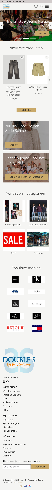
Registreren (8, 419)
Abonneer (40, 466)
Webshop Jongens (38, 224)
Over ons (38, 253)
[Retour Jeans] (15, 328)
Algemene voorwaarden (14, 444)
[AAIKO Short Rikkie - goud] (38, 69)
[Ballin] (15, 279)
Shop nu (42, 33)
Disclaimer (8, 448)
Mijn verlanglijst (10, 430)
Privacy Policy (9, 452)
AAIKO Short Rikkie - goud (38, 88)
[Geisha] (37, 292)
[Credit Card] (29, 486)
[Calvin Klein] (37, 279)
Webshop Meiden (13, 224)
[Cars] (15, 292)
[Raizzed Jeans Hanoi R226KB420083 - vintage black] (14, 69)
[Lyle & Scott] (15, 316)
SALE (13, 253)
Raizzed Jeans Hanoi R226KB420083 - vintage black (14, 91)
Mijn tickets (8, 427)
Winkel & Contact (11, 402)
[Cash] (21, 486)
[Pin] (25, 486)
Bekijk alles (26, 110)
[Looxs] (37, 304)
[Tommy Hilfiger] (37, 328)
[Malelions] (37, 316)
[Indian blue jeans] (15, 304)
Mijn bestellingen (11, 423)
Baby (5, 410)
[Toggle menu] (46, 6)
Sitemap (7, 455)
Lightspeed (18, 482)
